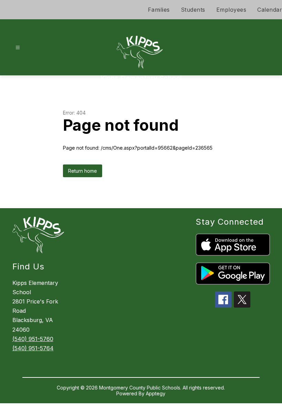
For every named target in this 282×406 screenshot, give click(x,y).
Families (159, 9)
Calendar (269, 9)
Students (193, 9)
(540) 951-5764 (33, 348)
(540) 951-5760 (32, 338)
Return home (82, 171)
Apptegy (155, 393)
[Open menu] (18, 48)
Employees (231, 9)
